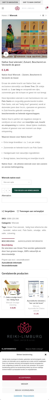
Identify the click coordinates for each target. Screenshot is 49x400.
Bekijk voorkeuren (24, 390)
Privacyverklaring (28, 396)
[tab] (8, 241)
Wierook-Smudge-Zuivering (13, 304)
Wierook (13, 15)
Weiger (24, 384)
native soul (16, 230)
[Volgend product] (46, 15)
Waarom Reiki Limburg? (34, 349)
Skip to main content (32, 2)
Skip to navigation (10, 2)
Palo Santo (27, 230)
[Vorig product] (40, 15)
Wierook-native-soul (11, 178)
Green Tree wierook (15, 227)
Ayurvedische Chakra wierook (36, 310)
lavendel (6, 230)
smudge (37, 230)
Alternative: (6, 196)
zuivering (11, 233)
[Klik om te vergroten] (6, 54)
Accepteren (24, 378)
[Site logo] (24, 8)
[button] (45, 354)
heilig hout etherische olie (36, 227)
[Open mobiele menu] (3, 8)
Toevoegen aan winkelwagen (26, 190)
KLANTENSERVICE (9, 349)
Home (4, 15)
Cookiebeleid (18, 396)
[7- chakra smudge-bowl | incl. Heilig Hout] (13, 287)
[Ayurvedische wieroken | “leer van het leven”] (36, 289)
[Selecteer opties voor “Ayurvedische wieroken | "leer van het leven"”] (34, 296)
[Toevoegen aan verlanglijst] (15, 292)
